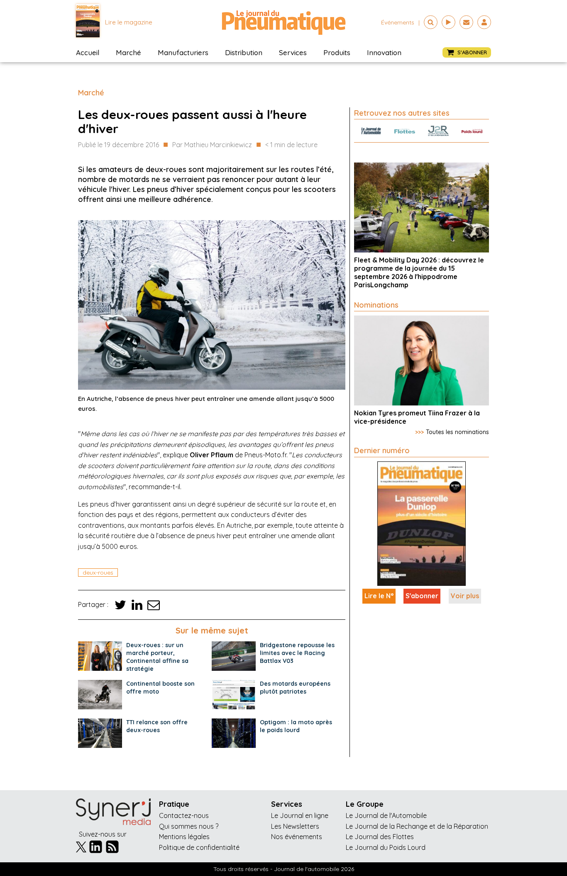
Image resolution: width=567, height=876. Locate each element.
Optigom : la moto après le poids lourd (296, 726)
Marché (128, 52)
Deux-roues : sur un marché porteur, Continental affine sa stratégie (157, 656)
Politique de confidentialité (199, 847)
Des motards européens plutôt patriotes (295, 687)
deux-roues (98, 572)
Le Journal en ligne (299, 815)
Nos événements (296, 836)
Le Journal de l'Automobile (386, 815)
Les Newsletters (295, 826)
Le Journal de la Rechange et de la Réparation (417, 826)
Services (293, 52)
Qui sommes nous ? (188, 826)
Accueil (87, 52)
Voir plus (465, 596)
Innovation (384, 52)
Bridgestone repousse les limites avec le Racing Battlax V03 (297, 653)
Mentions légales (184, 836)
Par (212, 145)
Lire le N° (378, 596)
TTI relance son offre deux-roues (157, 726)
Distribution (243, 52)
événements (397, 22)
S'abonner (422, 596)
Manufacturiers (183, 52)
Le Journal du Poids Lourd (385, 847)
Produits (336, 52)
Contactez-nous (184, 815)
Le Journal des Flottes (380, 836)
